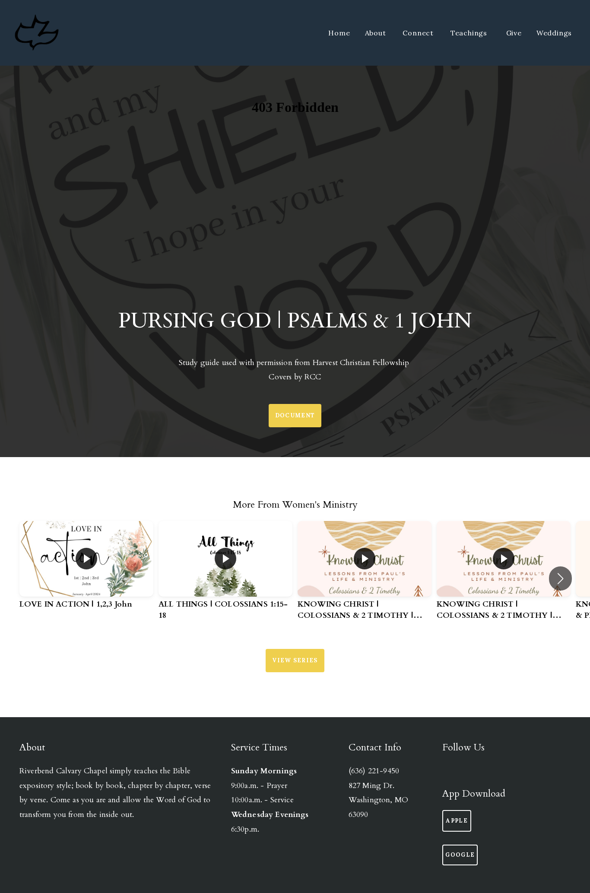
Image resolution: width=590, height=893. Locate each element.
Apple (457, 820)
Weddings (555, 33)
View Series (294, 660)
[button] (560, 578)
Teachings (471, 33)
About (376, 33)
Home (339, 33)
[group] (86, 572)
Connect (419, 33)
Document (295, 415)
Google (460, 854)
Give (514, 33)
